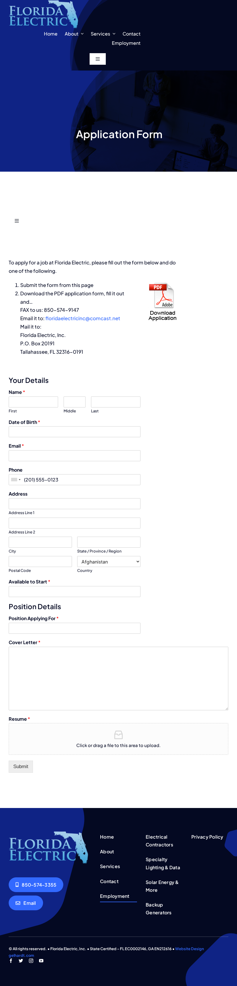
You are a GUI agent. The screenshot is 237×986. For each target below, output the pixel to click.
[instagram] (31, 961)
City (12, 551)
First (13, 411)
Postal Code (20, 570)
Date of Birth (24, 422)
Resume (19, 719)
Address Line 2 (22, 532)
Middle (70, 411)
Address (18, 494)
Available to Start (29, 582)
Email (16, 446)
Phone (16, 470)
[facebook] (11, 961)
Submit (20, 766)
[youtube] (41, 961)
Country (84, 570)
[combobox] (15, 480)
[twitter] (21, 961)
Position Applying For (34, 618)
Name (17, 392)
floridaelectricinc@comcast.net (82, 318)
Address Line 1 (21, 512)
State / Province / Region (99, 551)
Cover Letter (24, 642)
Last (95, 411)
